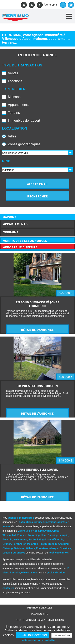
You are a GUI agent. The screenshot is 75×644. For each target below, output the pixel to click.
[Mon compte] (24, 5)
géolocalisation (56, 572)
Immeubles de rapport (24, 120)
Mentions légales (39, 607)
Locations (15, 81)
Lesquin (63, 535)
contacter (8, 588)
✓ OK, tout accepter (32, 635)
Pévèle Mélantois (59, 552)
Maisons (14, 97)
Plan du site (39, 613)
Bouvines (65, 548)
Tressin (52, 543)
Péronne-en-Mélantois (25, 543)
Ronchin (7, 539)
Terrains (14, 112)
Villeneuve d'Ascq (28, 530)
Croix (55, 530)
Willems (30, 548)
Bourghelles (18, 552)
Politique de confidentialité (37, 640)
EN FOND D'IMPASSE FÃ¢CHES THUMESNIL (37, 304)
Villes (12, 136)
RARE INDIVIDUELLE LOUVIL (37, 469)
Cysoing (53, 535)
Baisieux (19, 548)
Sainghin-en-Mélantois (50, 539)
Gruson (6, 543)
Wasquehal (9, 535)
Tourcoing (34, 535)
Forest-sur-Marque (47, 548)
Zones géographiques (24, 144)
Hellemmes (20, 539)
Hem (43, 535)
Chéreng (7, 548)
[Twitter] (71, 5)
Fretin (43, 543)
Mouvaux (45, 530)
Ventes (13, 73)
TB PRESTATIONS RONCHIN (37, 386)
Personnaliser (62, 635)
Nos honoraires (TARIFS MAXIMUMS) (40, 620)
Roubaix (22, 535)
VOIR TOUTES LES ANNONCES (25, 241)
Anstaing (63, 543)
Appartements (18, 105)
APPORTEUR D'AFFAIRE (20, 247)
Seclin (32, 539)
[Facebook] (63, 5)
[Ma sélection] (32, 5)
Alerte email (51, 4)
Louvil (6, 552)
